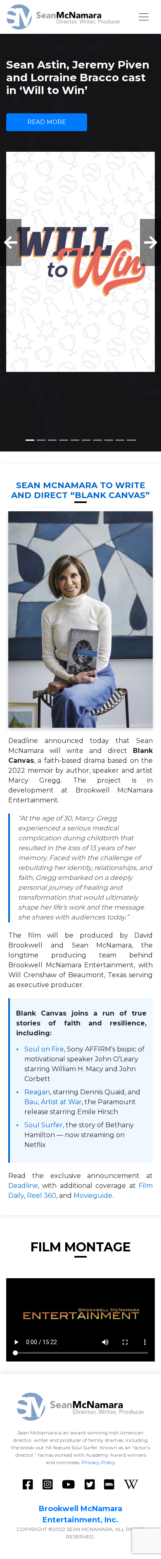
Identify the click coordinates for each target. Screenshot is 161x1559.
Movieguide (92, 1195)
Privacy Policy (99, 1462)
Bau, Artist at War (53, 1102)
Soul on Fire (44, 1049)
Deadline (23, 1186)
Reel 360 (41, 1195)
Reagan (37, 1092)
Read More (46, 122)
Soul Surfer (43, 1125)
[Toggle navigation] (144, 17)
